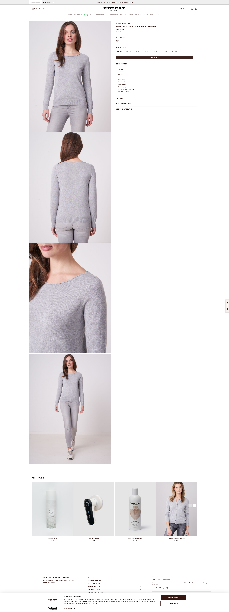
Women (69, 15)
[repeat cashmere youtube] (157, 588)
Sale (91, 15)
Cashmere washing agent (135, 538)
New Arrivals (80, 15)
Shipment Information (95, 592)
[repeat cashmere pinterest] (167, 588)
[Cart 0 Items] (196, 9)
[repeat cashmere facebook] (153, 588)
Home (118, 23)
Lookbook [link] (158, 15)
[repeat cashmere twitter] (160, 588)
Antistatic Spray (52, 538)
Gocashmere (148, 15)
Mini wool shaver (94, 538)
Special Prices (126, 23)
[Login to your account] (192, 9)
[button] (190, 505)
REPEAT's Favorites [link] (115, 15)
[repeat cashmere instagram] (164, 588)
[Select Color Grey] (117, 41)
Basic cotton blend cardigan (177, 538)
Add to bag (154, 57)
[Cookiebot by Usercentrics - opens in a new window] (52, 608)
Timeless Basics (135, 15)
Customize (172, 603)
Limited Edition (101, 15)
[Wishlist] (188, 9)
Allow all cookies (173, 597)
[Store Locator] (181, 9)
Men (126, 15)
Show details (68, 608)
